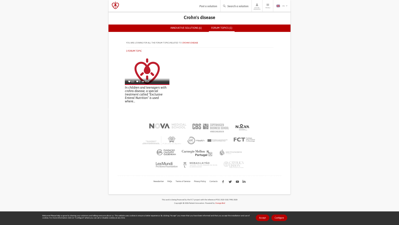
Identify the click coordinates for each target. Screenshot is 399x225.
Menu (267, 8)
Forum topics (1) (223, 29)
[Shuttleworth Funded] (231, 152)
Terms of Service (182, 181)
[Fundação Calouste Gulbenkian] (166, 152)
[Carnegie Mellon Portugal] (197, 153)
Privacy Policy (200, 181)
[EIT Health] (207, 140)
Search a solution (237, 6)
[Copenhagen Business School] (210, 128)
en (283, 6)
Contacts (213, 181)
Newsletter (159, 181)
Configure (279, 218)
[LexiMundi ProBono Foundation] (166, 165)
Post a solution (208, 6)
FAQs (169, 181)
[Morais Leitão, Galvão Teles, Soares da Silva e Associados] (200, 165)
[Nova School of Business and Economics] (242, 127)
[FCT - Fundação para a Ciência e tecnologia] (245, 140)
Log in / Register (257, 8)
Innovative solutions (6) (186, 27)
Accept (262, 218)
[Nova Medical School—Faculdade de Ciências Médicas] (167, 126)
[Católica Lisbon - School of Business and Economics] (233, 165)
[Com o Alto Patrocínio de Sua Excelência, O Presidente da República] (162, 140)
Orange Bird (220, 203)
